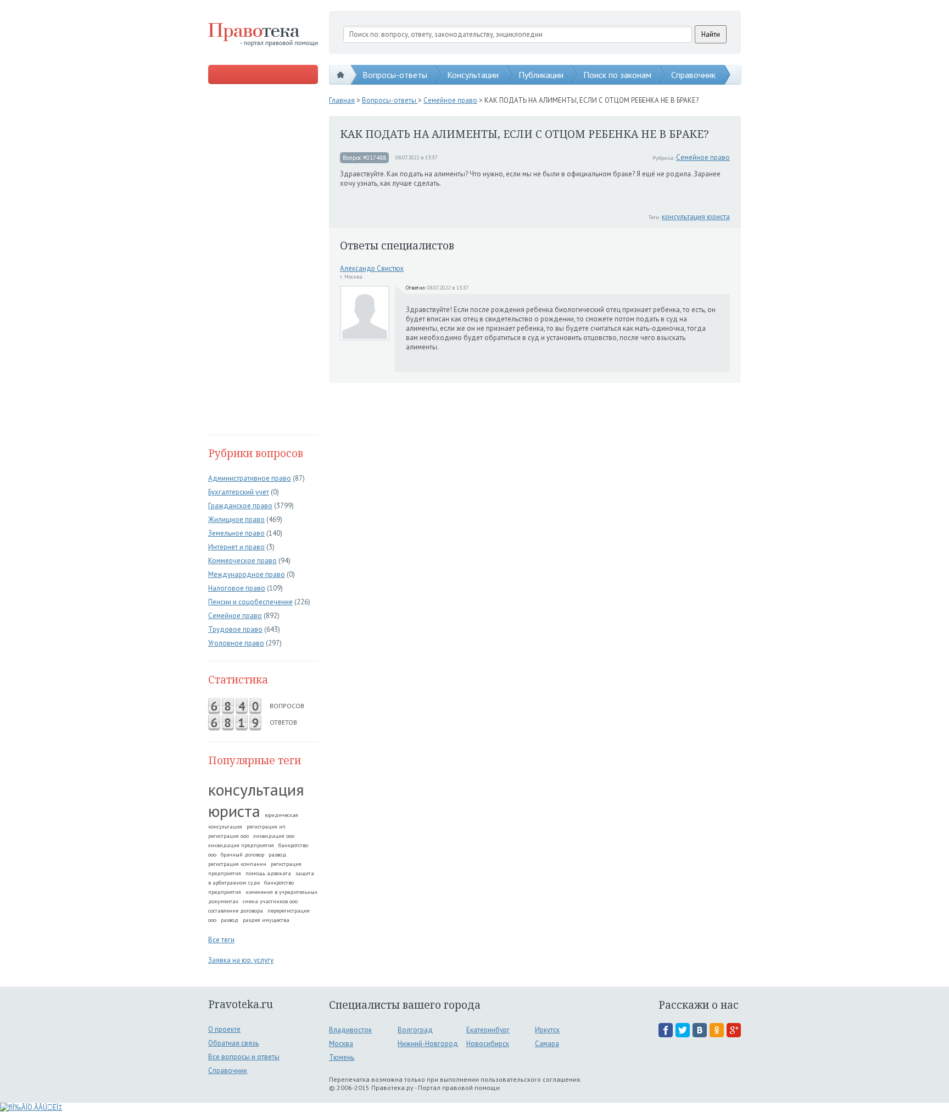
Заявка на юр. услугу (240, 960)
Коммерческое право (242, 560)
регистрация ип (266, 826)
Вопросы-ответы (394, 74)
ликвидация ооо (273, 835)
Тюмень (341, 1057)
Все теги (221, 939)
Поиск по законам (617, 74)
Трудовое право (235, 629)
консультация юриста (256, 800)
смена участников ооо (270, 901)
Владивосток (350, 1030)
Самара (547, 1043)
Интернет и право (236, 547)
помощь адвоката (268, 873)
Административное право (249, 478)
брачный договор (242, 854)
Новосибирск (487, 1043)
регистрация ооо (228, 835)
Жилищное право (236, 519)
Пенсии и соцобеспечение (250, 602)
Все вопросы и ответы (244, 1056)
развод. (278, 854)
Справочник (693, 74)
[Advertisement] (263, 260)
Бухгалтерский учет (238, 492)
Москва (341, 1043)
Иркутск (547, 1030)
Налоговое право (236, 588)
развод (229, 920)
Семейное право (235, 615)
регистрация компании (237, 864)
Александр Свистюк (372, 268)
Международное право (246, 574)
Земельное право (236, 533)
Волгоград (415, 1030)
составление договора (235, 910)
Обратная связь (233, 1043)
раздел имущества (266, 920)
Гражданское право (240, 505)
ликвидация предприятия (241, 845)
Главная (342, 100)
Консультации (473, 74)
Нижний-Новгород (428, 1043)
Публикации (540, 74)
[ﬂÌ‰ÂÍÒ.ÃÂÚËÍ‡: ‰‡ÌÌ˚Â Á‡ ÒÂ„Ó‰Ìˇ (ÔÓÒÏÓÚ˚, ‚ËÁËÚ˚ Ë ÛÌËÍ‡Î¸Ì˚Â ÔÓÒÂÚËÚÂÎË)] (31, 1107)
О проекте (224, 1029)
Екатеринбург (488, 1030)
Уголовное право (236, 643)
